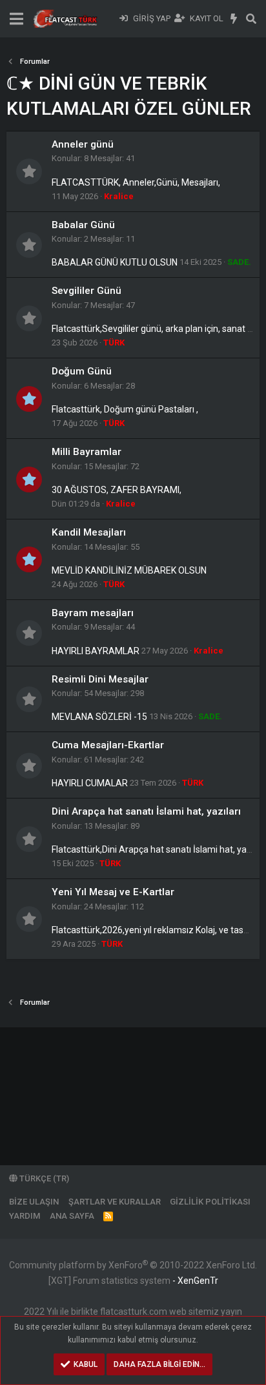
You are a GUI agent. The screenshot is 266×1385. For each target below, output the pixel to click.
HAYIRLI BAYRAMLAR (95, 651)
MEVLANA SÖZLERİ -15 (99, 717)
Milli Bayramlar (86, 452)
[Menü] (16, 19)
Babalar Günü (83, 225)
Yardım (24, 1216)
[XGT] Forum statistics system (133, 1280)
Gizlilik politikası (210, 1201)
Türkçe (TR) (43, 1178)
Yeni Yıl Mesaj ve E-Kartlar (113, 892)
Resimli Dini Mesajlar (100, 679)
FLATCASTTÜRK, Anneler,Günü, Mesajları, (136, 182)
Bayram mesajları (93, 613)
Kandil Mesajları (89, 532)
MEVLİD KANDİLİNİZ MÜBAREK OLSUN (129, 570)
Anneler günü (83, 144)
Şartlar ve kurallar (114, 1201)
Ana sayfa (72, 1216)
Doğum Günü (82, 371)
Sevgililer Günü (86, 290)
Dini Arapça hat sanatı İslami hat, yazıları (146, 811)
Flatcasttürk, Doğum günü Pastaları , (125, 409)
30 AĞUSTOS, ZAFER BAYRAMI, (116, 490)
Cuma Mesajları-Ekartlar (108, 745)
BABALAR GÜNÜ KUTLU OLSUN (115, 262)
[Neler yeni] (234, 19)
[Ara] (251, 19)
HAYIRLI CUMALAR (90, 783)
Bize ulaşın (34, 1201)
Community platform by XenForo (133, 1265)
